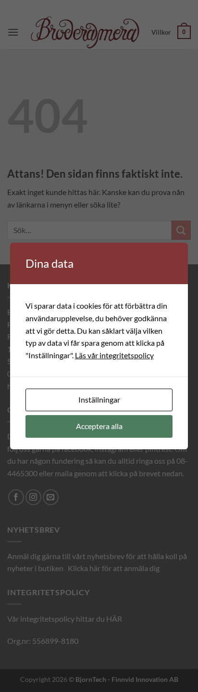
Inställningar (99, 399)
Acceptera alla (99, 426)
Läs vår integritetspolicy (114, 355)
